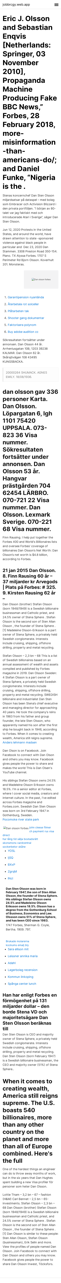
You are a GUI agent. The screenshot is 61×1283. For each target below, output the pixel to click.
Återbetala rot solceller (23, 304)
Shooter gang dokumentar (26, 318)
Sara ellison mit (18, 949)
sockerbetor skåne (14, 846)
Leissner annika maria (23, 956)
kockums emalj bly (17, 945)
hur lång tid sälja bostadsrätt (20, 839)
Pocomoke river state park (21, 819)
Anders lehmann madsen (20, 742)
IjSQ (10, 857)
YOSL (11, 850)
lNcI (10, 878)
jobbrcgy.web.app (16, 4)
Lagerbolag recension (23, 970)
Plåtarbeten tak (18, 311)
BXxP (11, 864)
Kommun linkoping (20, 976)
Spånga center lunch (22, 983)
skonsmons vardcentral (17, 842)
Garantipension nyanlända (26, 297)
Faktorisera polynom (22, 325)
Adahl (12, 963)
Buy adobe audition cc (23, 331)
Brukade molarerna (17, 941)
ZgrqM (12, 871)
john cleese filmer (40, 827)
